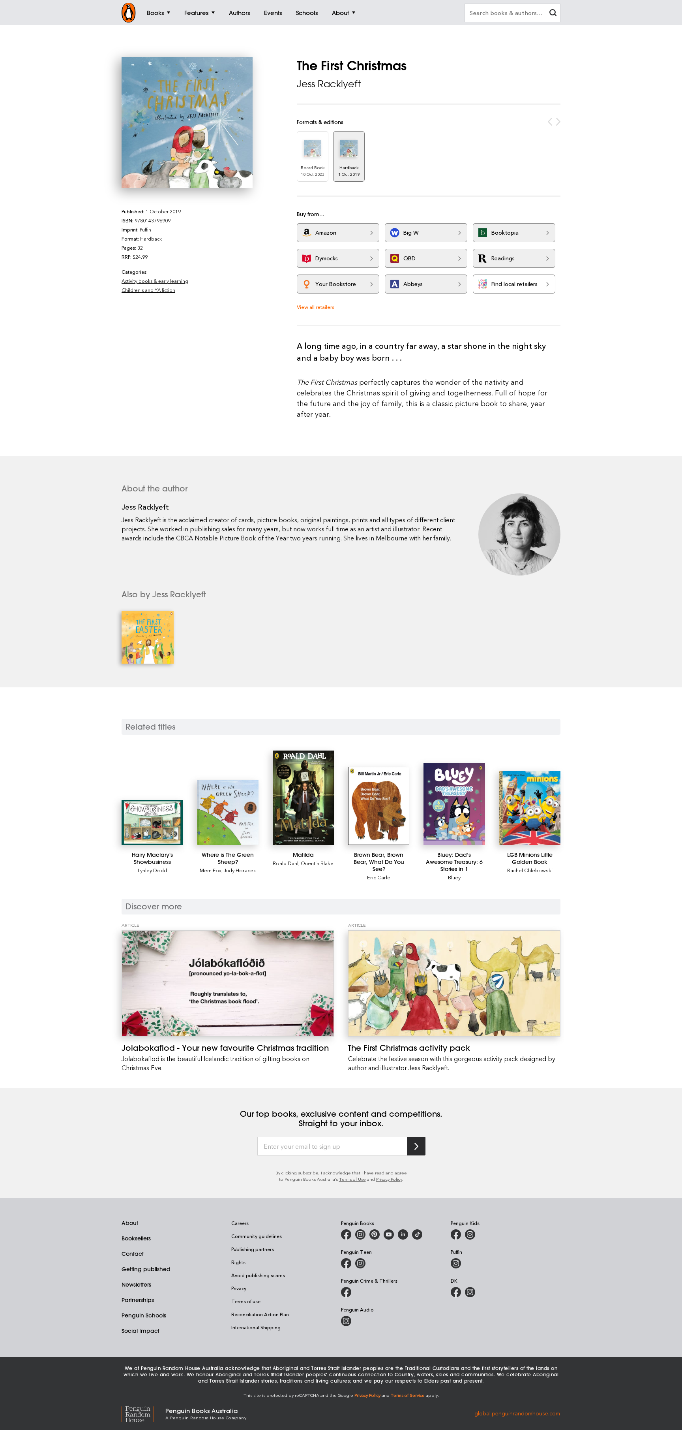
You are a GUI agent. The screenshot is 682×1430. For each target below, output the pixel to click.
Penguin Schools (144, 1315)
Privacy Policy (389, 1179)
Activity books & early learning (155, 280)
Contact (133, 1253)
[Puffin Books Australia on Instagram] (456, 1263)
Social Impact (140, 1330)
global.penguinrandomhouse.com (517, 1413)
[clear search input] (552, 13)
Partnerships (138, 1300)
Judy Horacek (240, 870)
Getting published (146, 1269)
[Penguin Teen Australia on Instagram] (360, 1263)
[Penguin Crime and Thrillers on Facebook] (346, 1292)
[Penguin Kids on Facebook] (456, 1234)
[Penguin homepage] (129, 13)
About (130, 1223)
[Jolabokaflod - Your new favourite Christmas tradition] (228, 983)
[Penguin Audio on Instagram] (346, 1321)
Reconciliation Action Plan (260, 1314)
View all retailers (315, 306)
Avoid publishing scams (258, 1275)
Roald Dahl (285, 863)
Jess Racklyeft (329, 84)
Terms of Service (408, 1395)
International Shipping (256, 1327)
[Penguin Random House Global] (143, 1413)
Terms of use (245, 1301)
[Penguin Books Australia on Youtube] (389, 1234)
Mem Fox (210, 870)
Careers (240, 1223)
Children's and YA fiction (148, 290)
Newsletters (136, 1284)
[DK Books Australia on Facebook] (456, 1292)
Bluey (454, 877)
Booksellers (136, 1238)
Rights (238, 1262)
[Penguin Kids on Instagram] (470, 1234)
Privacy (238, 1288)
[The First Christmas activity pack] (454, 983)
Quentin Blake (317, 863)
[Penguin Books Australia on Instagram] (360, 1234)
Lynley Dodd (152, 870)
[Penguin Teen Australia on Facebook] (346, 1263)
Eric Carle (378, 877)
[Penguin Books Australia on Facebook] (346, 1234)
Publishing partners (252, 1249)
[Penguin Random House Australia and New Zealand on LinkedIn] (403, 1234)
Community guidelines (256, 1236)
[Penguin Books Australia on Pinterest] (374, 1234)
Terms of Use (352, 1179)
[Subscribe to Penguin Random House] (416, 1146)
